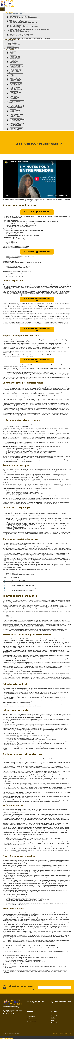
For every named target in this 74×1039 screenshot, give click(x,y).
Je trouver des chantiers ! (6, 1038)
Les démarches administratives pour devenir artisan (25, 19)
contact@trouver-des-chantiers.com (37, 1002)
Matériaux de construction (15, 73)
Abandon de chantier (13, 48)
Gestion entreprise (32, 1018)
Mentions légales (55, 1022)
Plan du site (54, 1015)
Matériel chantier (31, 1021)
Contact (53, 1018)
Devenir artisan (31, 1016)
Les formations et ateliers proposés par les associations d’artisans (30, 38)
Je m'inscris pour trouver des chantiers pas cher (37, 212)
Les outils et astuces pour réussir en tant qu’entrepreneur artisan (29, 29)
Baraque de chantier (16, 129)
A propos (53, 1020)
